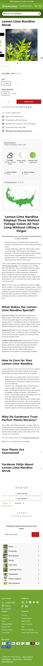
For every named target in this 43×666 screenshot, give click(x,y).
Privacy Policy (17, 659)
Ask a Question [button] (22, 498)
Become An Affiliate (27, 630)
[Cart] (36, 6)
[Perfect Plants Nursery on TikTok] (23, 606)
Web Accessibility (7, 630)
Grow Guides (6, 632)
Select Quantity (7, 89)
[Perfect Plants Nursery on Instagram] (23, 602)
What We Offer (26, 621)
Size (3, 79)
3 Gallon (15, 83)
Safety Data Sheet (7, 661)
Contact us (5, 615)
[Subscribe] (35, 534)
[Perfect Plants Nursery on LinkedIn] (26, 606)
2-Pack (13, 93)
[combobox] (21, 13)
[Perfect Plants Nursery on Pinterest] (38, 602)
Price (4, 73)
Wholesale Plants (7, 624)
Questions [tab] (18, 503)
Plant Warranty (6, 659)
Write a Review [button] (22, 493)
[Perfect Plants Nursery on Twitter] (34, 602)
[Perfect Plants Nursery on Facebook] (26, 602)
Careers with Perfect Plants (30, 632)
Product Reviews (27, 618)
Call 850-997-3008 (25, 6)
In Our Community (27, 624)
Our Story (24, 615)
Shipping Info (6, 618)
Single (5, 93)
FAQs (3, 621)
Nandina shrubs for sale (31, 438)
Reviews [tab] (5, 503)
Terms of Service (27, 657)
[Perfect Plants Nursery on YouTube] (30, 602)
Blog (23, 627)
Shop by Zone (6, 627)
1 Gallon (6, 83)
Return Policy (28, 659)
